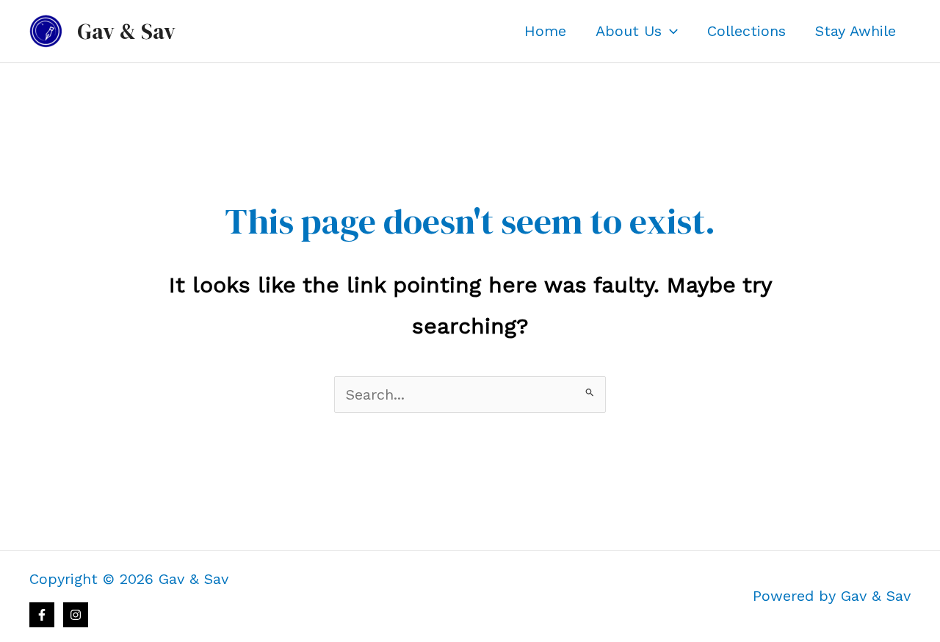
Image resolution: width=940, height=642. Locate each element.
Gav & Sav (126, 31)
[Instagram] (75, 614)
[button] (670, 31)
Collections (746, 31)
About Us (629, 31)
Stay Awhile (855, 31)
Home (545, 31)
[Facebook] (41, 614)
